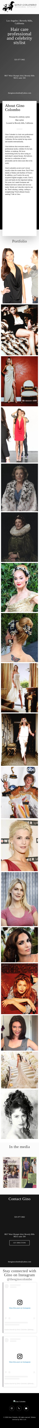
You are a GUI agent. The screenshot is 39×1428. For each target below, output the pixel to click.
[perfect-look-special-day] (19, 1070)
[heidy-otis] (19, 587)
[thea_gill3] (19, 845)
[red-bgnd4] (19, 687)
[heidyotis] (19, 637)
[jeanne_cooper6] (19, 537)
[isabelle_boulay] (19, 988)
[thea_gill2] (19, 899)
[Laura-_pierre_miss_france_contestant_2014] (19, 1033)
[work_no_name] (19, 1114)
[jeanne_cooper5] (19, 487)
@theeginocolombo (19, 1279)
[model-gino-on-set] (19, 276)
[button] (5, 7)
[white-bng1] (19, 435)
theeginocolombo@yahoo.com (19, 93)
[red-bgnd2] (19, 329)
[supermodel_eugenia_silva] (19, 944)
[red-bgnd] (19, 381)
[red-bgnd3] (19, 739)
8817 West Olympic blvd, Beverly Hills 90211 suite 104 (19, 77)
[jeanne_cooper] (19, 792)
